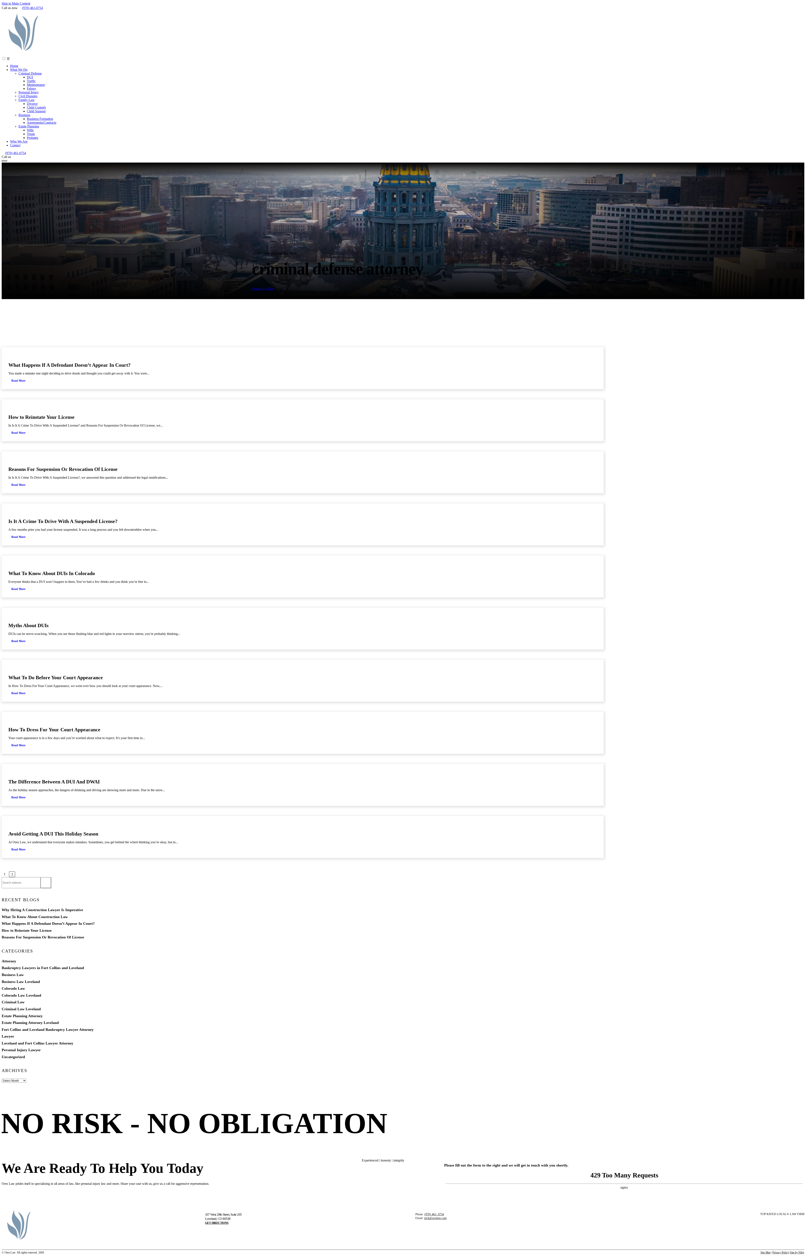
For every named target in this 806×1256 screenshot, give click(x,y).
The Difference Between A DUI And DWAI (54, 781)
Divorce (32, 103)
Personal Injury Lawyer (21, 1050)
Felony (31, 88)
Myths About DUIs (28, 625)
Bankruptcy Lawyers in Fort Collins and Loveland (43, 968)
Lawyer (8, 1036)
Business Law (13, 975)
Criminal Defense (30, 73)
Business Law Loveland (21, 982)
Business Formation (40, 119)
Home (14, 66)
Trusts (31, 134)
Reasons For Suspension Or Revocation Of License (63, 469)
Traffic (31, 81)
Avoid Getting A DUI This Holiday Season (53, 834)
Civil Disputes (27, 96)
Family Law (26, 100)
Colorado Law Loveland (21, 995)
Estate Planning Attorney (22, 1016)
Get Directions (217, 1222)
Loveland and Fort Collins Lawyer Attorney (37, 1043)
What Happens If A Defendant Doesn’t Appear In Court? (69, 365)
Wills (30, 130)
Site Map (765, 1252)
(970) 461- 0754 (434, 1214)
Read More (18, 380)
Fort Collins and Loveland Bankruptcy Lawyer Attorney (48, 1030)
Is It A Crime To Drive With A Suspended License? (63, 521)
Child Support (36, 111)
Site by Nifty (797, 1252)
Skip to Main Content (16, 3)
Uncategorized (13, 1057)
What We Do (18, 69)
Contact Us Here (263, 288)
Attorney (9, 961)
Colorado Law (13, 989)
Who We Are (18, 141)
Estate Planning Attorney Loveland (30, 1023)
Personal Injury (28, 92)
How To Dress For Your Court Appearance (54, 729)
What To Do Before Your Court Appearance (55, 677)
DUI (30, 77)
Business (24, 115)
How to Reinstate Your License (41, 417)
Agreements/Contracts (41, 122)
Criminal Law (13, 1002)
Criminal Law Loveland (51, 357)
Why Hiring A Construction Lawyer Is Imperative (42, 910)
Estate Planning (28, 126)
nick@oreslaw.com (435, 1218)
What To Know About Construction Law (35, 917)
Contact (15, 145)
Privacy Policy (780, 1252)
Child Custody (36, 107)
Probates (32, 137)
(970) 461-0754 (32, 8)
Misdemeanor (36, 85)
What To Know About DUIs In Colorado (51, 573)
